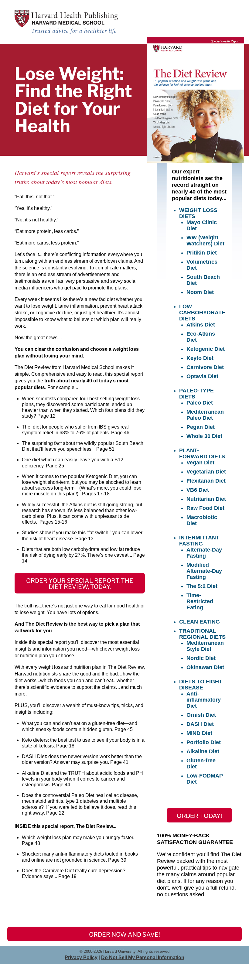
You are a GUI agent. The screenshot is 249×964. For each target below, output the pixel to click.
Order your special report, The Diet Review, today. (79, 583)
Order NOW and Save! (124, 934)
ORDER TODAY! (199, 815)
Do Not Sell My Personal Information (142, 957)
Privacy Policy (81, 957)
